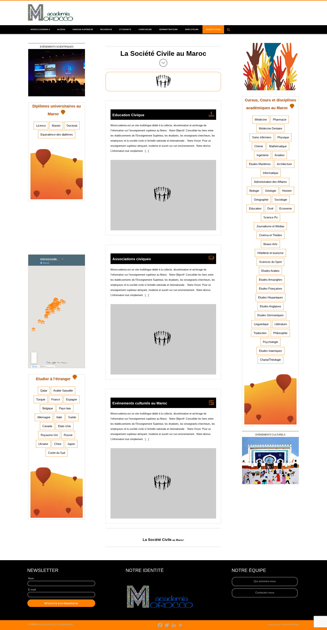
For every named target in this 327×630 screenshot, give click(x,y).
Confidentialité (64, 624)
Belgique (47, 408)
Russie (68, 435)
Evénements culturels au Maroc (139, 403)
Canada (47, 426)
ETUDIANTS (125, 29)
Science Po (270, 217)
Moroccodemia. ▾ (40, 29)
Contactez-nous (264, 592)
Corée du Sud (56, 452)
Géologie (270, 190)
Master (56, 125)
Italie (59, 417)
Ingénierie (263, 155)
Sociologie (280, 199)
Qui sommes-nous (265, 581)
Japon (71, 443)
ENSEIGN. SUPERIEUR (83, 29)
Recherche (106, 29)
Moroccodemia (45, 624)
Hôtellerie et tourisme (270, 253)
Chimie (258, 146)
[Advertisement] (56, 229)
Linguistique (261, 324)
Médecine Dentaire (270, 128)
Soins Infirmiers (261, 137)
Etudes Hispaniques (270, 297)
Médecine (261, 119)
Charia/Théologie (270, 359)
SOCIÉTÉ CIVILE (213, 29)
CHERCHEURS (145, 29)
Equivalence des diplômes (56, 134)
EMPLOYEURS (192, 29)
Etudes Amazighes (270, 279)
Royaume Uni (49, 435)
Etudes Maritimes (260, 164)
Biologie (254, 190)
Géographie (261, 199)
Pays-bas (65, 408)
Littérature (281, 324)
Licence (41, 125)
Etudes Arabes (270, 270)
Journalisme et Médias (270, 226)
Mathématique (278, 146)
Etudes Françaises (270, 288)
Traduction (260, 333)
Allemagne (43, 417)
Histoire (287, 190)
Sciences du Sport (270, 261)
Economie (285, 208)
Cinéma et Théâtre (270, 235)
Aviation (279, 155)
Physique (283, 137)
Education (255, 208)
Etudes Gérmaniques (270, 315)
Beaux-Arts (270, 244)
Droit (270, 208)
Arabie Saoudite (63, 390)
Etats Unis (64, 426)
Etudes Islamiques (270, 350)
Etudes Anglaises (270, 306)
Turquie (40, 399)
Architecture (284, 164)
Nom (31, 578)
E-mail (32, 589)
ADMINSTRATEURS (168, 29)
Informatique (270, 172)
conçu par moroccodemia (283, 624)
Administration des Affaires (270, 181)
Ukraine (43, 443)
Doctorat (72, 125)
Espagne (71, 399)
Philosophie (280, 333)
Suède (72, 417)
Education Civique (128, 115)
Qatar (43, 390)
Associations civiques (131, 259)
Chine (57, 443)
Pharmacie (279, 119)
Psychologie (270, 341)
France (55, 399)
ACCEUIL (61, 29)
